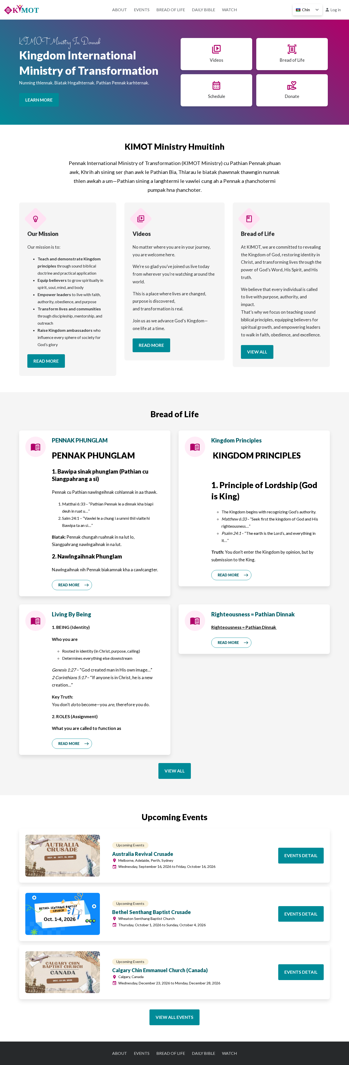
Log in (335, 9)
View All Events (174, 1017)
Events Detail (301, 855)
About (119, 9)
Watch (229, 9)
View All (257, 351)
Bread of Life (170, 9)
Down (317, 9)
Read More (46, 361)
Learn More (39, 100)
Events (141, 9)
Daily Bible (203, 9)
